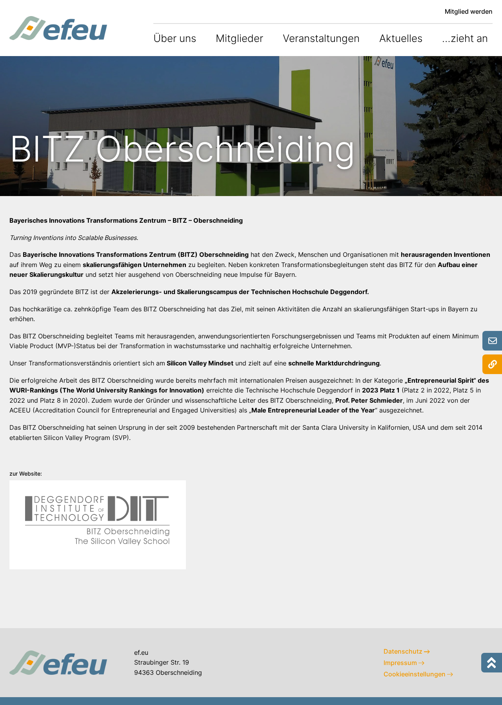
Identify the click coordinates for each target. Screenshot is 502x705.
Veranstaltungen (321, 38)
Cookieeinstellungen (415, 674)
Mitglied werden (469, 11)
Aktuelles (400, 38)
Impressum (401, 663)
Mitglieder (239, 38)
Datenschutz (404, 651)
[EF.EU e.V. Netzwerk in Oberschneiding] (58, 27)
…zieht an (465, 38)
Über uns (174, 38)
